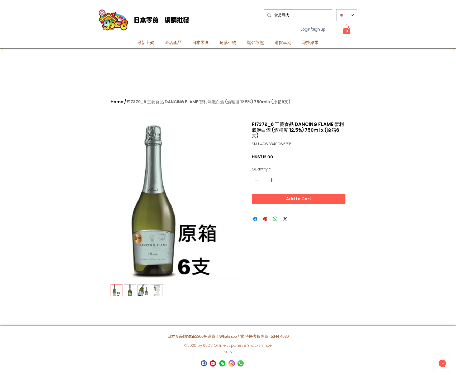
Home (117, 102)
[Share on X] (285, 219)
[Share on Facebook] (255, 219)
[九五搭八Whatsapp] (222, 363)
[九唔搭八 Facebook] (204, 363)
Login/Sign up (313, 29)
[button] (347, 29)
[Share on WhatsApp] (275, 219)
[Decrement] (256, 180)
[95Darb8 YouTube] (213, 363)
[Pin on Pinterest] (265, 219)
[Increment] (272, 180)
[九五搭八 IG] (231, 363)
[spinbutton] (264, 180)
